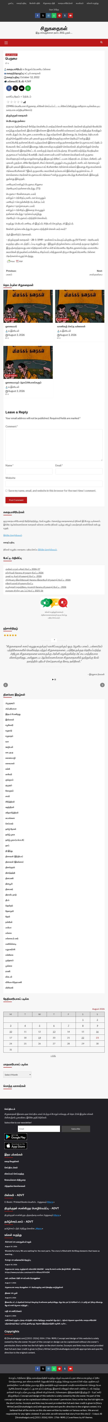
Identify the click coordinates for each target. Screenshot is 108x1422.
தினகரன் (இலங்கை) (14, 862)
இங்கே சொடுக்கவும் (12, 535)
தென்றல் (9, 905)
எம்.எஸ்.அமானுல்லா (31, 1278)
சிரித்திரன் (10, 801)
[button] (6, 42)
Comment (11, 426)
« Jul (53, 1055)
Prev (5, 685)
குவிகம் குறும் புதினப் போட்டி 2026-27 (22, 569)
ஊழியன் (9, 747)
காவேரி (8, 774)
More (50, 1202)
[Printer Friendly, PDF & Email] (15, 261)
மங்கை (8, 933)
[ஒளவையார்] (28, 306)
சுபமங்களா (10, 818)
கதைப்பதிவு (21, 3)
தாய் (7, 845)
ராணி (7, 971)
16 (97, 1031)
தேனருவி (9, 911)
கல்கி (7, 769)
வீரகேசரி (9, 987)
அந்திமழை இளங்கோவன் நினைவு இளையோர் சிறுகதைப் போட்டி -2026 (38, 579)
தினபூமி (9, 883)
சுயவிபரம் (80, 3)
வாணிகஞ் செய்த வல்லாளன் (71, 326)
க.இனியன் (13, 330)
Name (9, 465)
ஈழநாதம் (9, 736)
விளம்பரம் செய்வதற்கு (14, 1173)
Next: (96, 273)
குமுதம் (8, 785)
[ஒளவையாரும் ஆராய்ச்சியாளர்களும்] (28, 362)
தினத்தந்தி (10, 872)
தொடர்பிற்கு (54, 9)
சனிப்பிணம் (17, 1311)
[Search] (101, 42)
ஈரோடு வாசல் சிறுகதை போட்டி (19, 583)
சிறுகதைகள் (54, 28)
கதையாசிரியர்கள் (65, 3)
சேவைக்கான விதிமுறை (15, 1180)
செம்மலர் (9, 823)
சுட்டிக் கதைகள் (11, 55)
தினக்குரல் (10, 867)
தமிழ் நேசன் (10, 829)
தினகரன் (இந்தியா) (14, 856)
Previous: (11, 273)
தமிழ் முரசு (10, 834)
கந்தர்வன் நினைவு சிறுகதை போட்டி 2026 (24, 572)
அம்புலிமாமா (11, 708)
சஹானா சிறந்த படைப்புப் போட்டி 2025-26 (24, 590)
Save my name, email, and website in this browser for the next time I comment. (52, 490)
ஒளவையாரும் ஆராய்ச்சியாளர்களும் (23, 382)
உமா (7, 741)
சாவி (7, 796)
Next (102, 685)
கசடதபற (9, 752)
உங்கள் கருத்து (93, 3)
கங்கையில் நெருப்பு (22, 1260)
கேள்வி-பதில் (35, 3)
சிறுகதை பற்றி (49, 3)
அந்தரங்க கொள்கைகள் (14, 1186)
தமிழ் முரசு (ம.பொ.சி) (14, 840)
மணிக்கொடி (10, 944)
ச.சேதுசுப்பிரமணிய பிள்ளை (37, 69)
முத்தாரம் (9, 960)
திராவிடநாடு (11, 894)
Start (53, 679)
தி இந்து (9, 851)
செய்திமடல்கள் (11, 1167)
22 (83, 1037)
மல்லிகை (9, 955)
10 (10, 1031)
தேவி (7, 916)
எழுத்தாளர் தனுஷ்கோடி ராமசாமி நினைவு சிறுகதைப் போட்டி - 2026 (35, 587)
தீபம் (7, 900)
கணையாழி (10, 758)
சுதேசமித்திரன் (12, 812)
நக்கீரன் (9, 922)
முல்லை (8, 965)
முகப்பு (10, 3)
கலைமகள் (10, 763)
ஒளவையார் (11, 326)
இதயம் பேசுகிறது (13, 714)
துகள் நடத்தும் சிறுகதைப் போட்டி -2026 (23, 576)
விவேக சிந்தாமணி (13, 982)
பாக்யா (8, 927)
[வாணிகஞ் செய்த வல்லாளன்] (80, 306)
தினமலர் (9, 889)
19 (39, 1037)
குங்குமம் (9, 779)
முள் (16, 1293)
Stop (55, 679)
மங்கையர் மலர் (11, 938)
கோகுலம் (9, 790)
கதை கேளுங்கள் (11, 1161)
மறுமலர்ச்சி (10, 949)
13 (54, 1031)
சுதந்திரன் (9, 807)
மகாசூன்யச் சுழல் (23, 1241)
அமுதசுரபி (10, 703)
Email (59, 465)
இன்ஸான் (9, 719)
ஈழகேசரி (9, 725)
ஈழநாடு (8, 730)
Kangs (8, 1260)
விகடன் (8, 976)
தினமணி (9, 878)
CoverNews (73, 1417)
